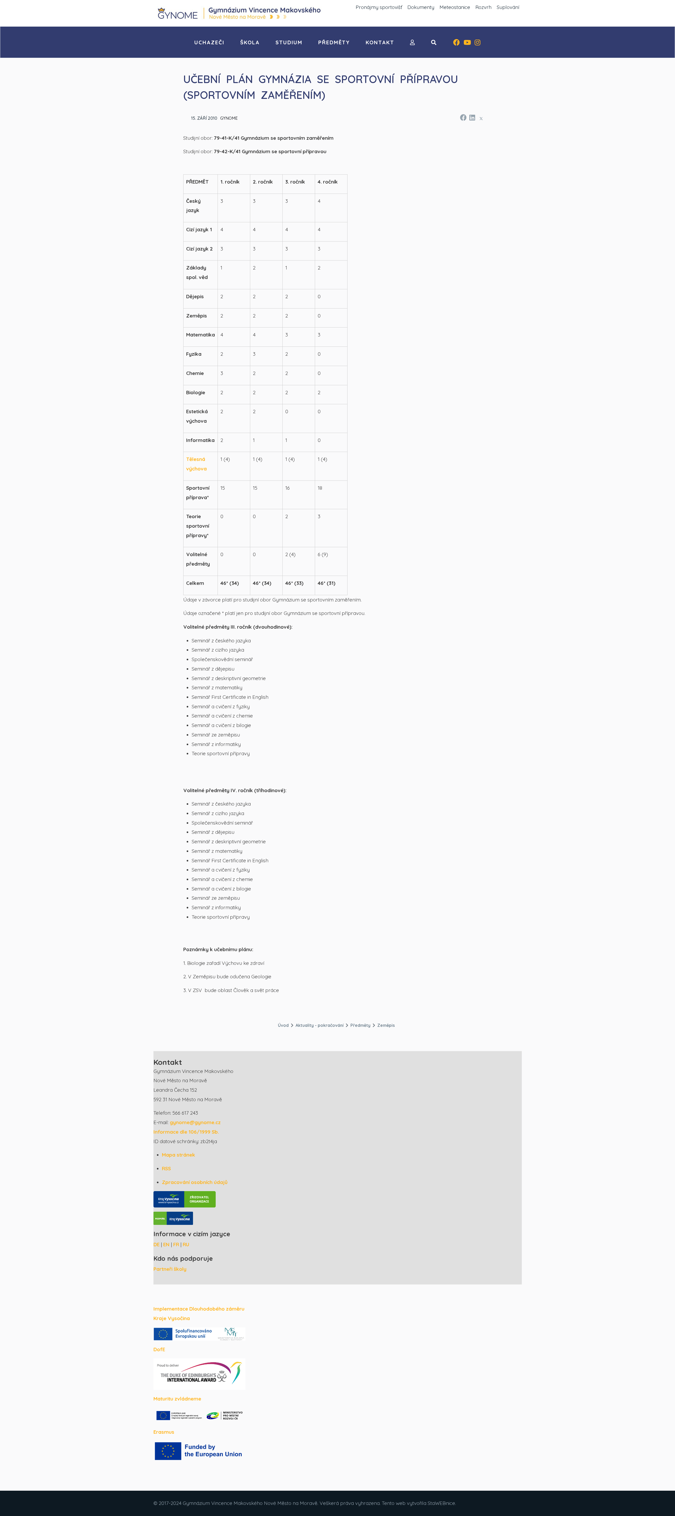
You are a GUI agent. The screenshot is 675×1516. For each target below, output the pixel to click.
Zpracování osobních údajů (195, 1182)
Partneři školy (169, 1269)
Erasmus (163, 1432)
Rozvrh (483, 7)
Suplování (508, 7)
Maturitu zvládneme (177, 1398)
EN (166, 1244)
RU (186, 1244)
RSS (166, 1168)
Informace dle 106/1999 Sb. (186, 1132)
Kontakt (380, 42)
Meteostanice (455, 7)
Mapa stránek (178, 1155)
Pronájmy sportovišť (379, 7)
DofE (159, 1349)
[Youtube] (467, 43)
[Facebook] (456, 43)
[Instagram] (477, 43)
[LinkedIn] (472, 116)
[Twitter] (481, 118)
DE (156, 1244)
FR (176, 1244)
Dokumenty (420, 7)
